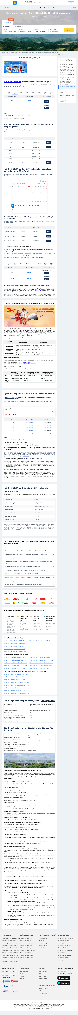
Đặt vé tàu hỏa (42, 976)
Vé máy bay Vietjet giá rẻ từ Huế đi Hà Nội (14, 643)
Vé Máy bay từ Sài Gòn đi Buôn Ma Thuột (10, 958)
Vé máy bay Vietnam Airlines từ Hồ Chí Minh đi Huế (16, 685)
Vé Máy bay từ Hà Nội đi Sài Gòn (10, 940)
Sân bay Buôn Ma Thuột (63, 948)
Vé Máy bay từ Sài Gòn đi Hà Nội (10, 945)
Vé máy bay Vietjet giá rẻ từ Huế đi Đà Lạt (14, 646)
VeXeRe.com (38, 290)
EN (74, 7)
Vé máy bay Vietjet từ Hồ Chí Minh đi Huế (14, 688)
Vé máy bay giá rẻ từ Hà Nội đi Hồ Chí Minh (14, 657)
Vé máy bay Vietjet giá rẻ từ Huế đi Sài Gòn (14, 640)
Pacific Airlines (42, 948)
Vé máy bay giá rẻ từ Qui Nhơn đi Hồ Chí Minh (40, 665)
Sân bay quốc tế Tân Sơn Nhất (65, 938)
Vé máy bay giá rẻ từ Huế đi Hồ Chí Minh (39, 657)
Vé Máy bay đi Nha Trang (26, 943)
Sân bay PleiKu (61, 952)
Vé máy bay (43, 7)
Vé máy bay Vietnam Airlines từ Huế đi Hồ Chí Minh (16, 674)
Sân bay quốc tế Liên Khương (64, 950)
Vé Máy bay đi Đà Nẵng (26, 945)
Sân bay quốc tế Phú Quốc (64, 955)
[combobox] (4, 31)
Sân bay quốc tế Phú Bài (63, 960)
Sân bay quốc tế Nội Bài (63, 940)
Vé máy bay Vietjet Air (28, 52)
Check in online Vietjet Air (24, 362)
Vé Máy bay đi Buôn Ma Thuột (28, 950)
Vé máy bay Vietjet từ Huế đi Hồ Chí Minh (14, 677)
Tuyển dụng (23, 973)
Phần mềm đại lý (43, 993)
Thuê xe (50, 7)
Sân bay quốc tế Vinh (62, 957)
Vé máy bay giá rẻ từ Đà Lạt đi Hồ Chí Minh (14, 668)
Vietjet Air (41, 940)
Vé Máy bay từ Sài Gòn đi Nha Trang (11, 943)
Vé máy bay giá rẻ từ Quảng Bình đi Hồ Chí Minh (41, 663)
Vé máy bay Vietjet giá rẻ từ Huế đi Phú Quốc (40, 640)
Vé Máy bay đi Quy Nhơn (26, 955)
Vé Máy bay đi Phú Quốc (26, 957)
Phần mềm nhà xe (43, 990)
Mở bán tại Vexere (43, 988)
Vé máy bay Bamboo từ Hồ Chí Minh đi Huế (14, 690)
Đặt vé (46, 101)
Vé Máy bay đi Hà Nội (25, 940)
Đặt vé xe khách (43, 971)
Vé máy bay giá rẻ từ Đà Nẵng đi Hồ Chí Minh (15, 660)
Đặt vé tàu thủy (43, 978)
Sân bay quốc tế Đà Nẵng (63, 943)
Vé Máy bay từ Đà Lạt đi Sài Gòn (10, 948)
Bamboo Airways (43, 943)
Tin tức (22, 976)
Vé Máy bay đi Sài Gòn (26, 938)
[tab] (7, 22)
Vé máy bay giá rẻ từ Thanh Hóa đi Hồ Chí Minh (41, 660)
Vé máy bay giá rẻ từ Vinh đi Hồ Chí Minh (39, 668)
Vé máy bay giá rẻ (15, 52)
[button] (29, 551)
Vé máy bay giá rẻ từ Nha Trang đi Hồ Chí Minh (15, 665)
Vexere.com (5, 52)
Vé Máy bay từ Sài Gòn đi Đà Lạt (10, 955)
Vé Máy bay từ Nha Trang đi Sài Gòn (11, 938)
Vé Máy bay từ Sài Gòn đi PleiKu (10, 961)
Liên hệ (22, 978)
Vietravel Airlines (43, 945)
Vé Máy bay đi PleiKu (25, 952)
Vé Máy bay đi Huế (25, 960)
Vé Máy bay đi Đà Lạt (25, 948)
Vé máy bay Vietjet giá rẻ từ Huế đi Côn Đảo (14, 649)
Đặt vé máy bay (43, 973)
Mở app (71, 2)
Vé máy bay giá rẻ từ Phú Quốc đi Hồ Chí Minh (15, 663)
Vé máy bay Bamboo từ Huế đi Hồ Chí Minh (14, 679)
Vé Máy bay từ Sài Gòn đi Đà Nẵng (10, 950)
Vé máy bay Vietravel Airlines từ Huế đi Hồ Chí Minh (16, 682)
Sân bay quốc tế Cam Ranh (64, 945)
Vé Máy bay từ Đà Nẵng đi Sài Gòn (10, 952)
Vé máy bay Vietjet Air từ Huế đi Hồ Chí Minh (47, 52)
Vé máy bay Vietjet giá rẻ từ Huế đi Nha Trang (15, 651)
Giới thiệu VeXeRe (24, 971)
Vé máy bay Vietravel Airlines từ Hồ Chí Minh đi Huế (16, 693)
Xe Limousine (56, 7)
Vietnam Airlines (43, 938)
